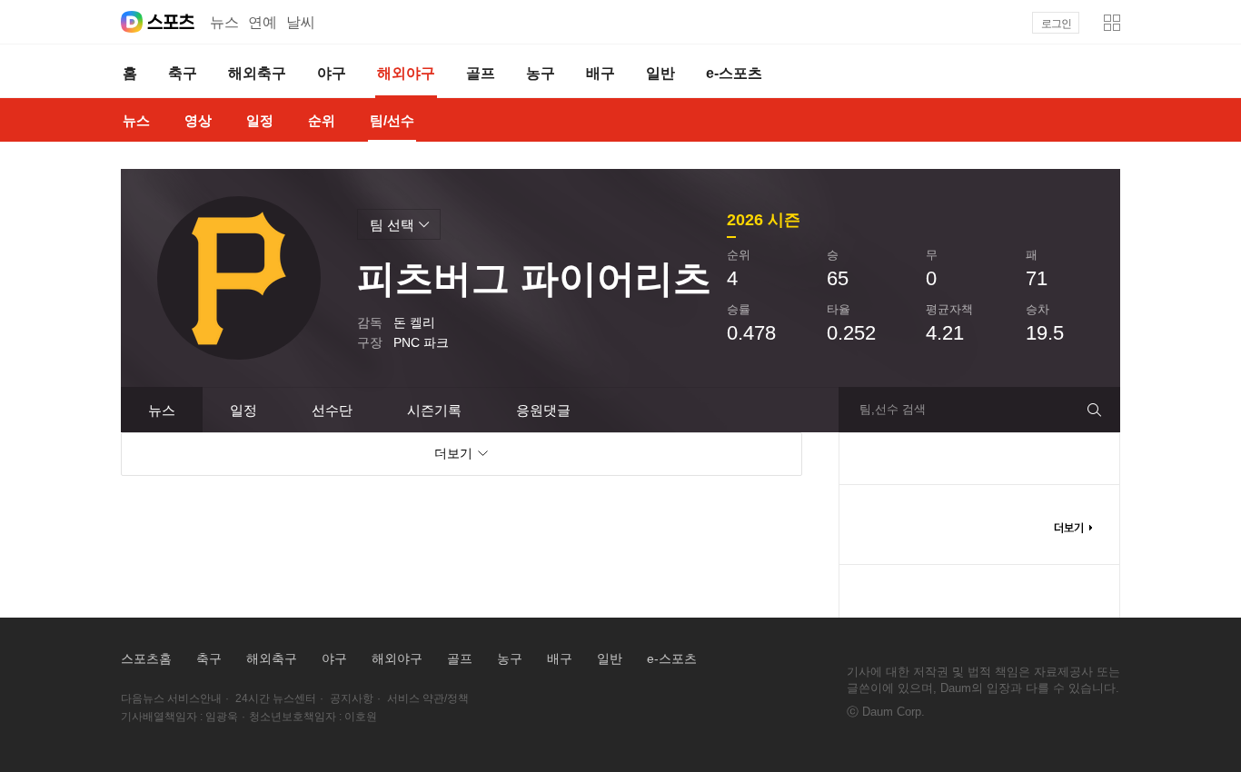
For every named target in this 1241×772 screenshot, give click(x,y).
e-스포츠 (672, 658)
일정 (243, 410)
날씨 (300, 22)
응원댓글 (543, 410)
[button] (1112, 23)
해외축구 (271, 658)
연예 (262, 22)
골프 (459, 658)
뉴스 (224, 22)
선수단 (332, 410)
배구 (559, 658)
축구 (209, 658)
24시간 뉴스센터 (275, 698)
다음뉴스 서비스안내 (171, 698)
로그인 (1056, 23)
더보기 (1073, 527)
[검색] (1101, 409)
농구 (509, 658)
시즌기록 (434, 410)
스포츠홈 (146, 658)
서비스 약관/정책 (428, 698)
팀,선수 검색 (892, 409)
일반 (609, 658)
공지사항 (351, 698)
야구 (334, 658)
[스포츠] (171, 22)
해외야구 (397, 658)
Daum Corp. (893, 711)
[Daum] (132, 22)
